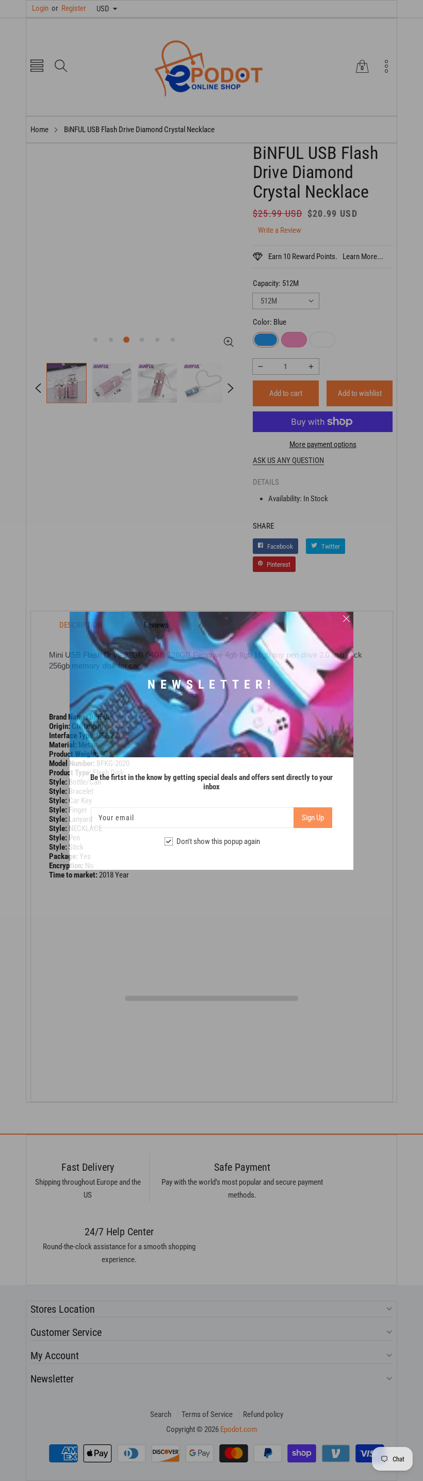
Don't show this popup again (218, 841)
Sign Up (313, 817)
